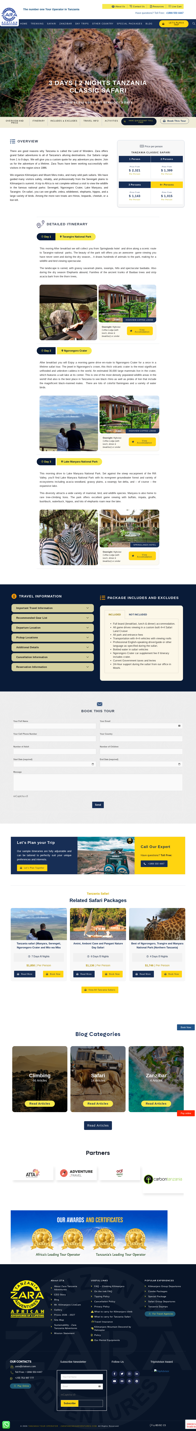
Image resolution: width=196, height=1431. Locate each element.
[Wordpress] (129, 1381)
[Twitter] (122, 1374)
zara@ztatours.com (25, 1366)
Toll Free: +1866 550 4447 (28, 1372)
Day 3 (47, 461)
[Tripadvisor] (122, 1381)
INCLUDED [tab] (115, 614)
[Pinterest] (137, 1381)
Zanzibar (65, 24)
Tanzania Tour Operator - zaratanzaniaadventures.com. (63, 1426)
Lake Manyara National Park (81, 461)
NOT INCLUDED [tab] (138, 614)
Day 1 (47, 236)
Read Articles (39, 1103)
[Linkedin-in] (137, 1374)
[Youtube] (114, 1381)
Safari (51, 24)
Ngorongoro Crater (75, 350)
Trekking (37, 24)
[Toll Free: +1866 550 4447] (11, 1372)
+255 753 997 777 (24, 1378)
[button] (102, 303)
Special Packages (129, 24)
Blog (149, 24)
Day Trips (82, 24)
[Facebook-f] (114, 1374)
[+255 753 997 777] (11, 1378)
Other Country (103, 24)
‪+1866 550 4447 (174, 13)
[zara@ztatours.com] (11, 1366)
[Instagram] (129, 1374)
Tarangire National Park (76, 236)
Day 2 (47, 350)
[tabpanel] (141, 646)
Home (24, 24)
